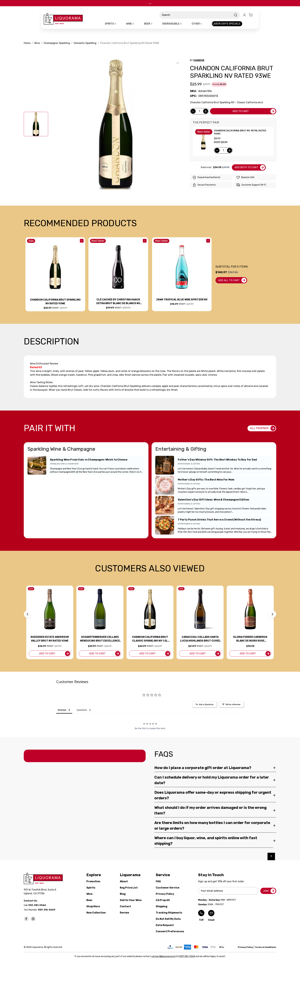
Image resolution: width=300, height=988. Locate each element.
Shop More (93, 906)
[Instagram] (33, 918)
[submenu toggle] (118, 24)
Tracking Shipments (169, 912)
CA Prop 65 (163, 900)
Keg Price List (129, 887)
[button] (27, 614)
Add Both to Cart (246, 167)
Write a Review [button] (233, 704)
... (150, 3)
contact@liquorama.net (163, 956)
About (124, 881)
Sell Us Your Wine (131, 900)
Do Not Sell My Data (168, 918)
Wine (89, 893)
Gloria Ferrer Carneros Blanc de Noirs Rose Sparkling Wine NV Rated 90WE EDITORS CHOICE (250, 639)
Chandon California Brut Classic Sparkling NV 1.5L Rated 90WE (150, 639)
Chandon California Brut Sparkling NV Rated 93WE (55, 301)
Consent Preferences (170, 931)
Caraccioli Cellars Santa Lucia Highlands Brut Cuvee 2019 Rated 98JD (200, 639)
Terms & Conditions (265, 947)
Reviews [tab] (62, 709)
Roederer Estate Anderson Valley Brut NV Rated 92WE (50, 638)
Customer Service (167, 887)
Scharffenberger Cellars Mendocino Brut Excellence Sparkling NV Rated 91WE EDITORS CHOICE (100, 639)
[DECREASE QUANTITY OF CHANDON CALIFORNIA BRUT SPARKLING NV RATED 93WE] (193, 111)
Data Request (165, 925)
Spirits (90, 887)
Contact (125, 906)
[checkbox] (82, 241)
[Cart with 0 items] (252, 15)
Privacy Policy (165, 893)
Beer (89, 900)
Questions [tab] (82, 709)
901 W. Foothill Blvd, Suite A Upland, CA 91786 (41, 891)
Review (124, 912)
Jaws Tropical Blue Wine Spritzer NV (182, 299)
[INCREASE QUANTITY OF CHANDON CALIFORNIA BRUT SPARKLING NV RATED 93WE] (205, 111)
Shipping (161, 906)
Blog (123, 893)
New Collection (96, 912)
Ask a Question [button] (206, 704)
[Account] (244, 15)
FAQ (158, 881)
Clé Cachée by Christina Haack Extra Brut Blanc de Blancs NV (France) (118, 301)
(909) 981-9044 (186, 956)
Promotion (93, 881)
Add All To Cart (229, 280)
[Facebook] (26, 918)
